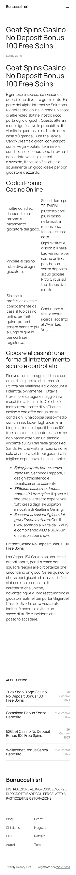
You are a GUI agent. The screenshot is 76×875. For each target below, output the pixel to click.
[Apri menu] (67, 6)
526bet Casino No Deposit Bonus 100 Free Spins (28, 733)
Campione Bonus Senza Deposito (26, 715)
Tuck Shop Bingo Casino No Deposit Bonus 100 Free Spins (26, 696)
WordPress (63, 867)
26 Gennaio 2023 (64, 696)
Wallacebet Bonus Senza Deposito (27, 752)
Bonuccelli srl (17, 6)
